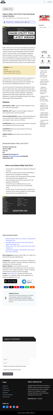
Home (4, 18)
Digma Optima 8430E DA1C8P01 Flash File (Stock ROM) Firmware (44, 115)
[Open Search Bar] (44, 2)
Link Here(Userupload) (15, 156)
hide (11, 67)
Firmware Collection (8, 394)
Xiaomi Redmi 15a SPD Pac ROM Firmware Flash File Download (44, 82)
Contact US (6, 388)
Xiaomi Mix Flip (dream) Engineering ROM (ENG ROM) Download (44, 123)
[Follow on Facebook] (4, 407)
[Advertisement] (19, 224)
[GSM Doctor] (3, 2)
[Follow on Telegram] (14, 407)
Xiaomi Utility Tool (12, 273)
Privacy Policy (6, 396)
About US (5, 386)
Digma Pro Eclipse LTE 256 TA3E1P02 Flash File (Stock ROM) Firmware (44, 107)
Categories (41, 25)
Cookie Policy (6, 390)
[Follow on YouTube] (10, 407)
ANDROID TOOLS (7, 9)
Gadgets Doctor (9, 22)
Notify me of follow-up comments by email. (15, 366)
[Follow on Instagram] (17, 407)
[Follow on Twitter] (7, 407)
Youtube (40, 398)
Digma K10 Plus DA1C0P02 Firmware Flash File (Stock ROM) (44, 99)
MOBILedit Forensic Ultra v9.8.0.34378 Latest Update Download (43, 90)
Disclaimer (5, 392)
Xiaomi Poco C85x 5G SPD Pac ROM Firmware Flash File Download (43, 74)
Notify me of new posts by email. (12, 369)
